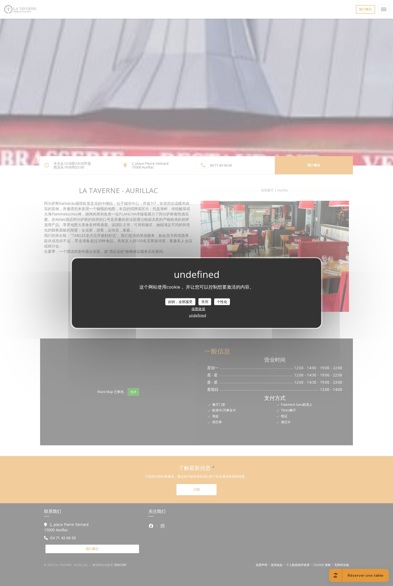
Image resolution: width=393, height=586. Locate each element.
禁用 (204, 301)
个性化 (222, 301)
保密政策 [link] (198, 308)
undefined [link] (197, 315)
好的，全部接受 (180, 301)
